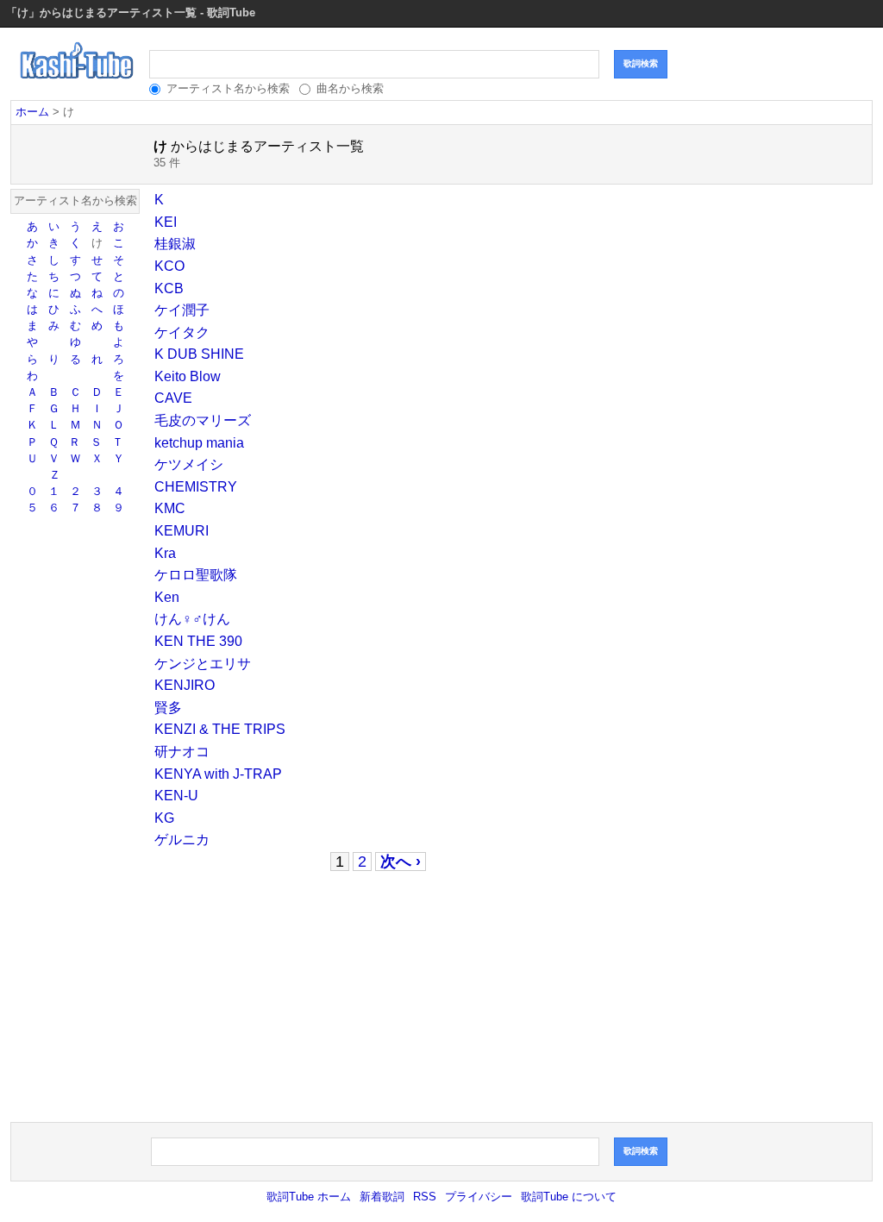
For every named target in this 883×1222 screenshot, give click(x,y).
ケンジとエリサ (202, 663)
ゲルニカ (182, 839)
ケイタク (182, 332)
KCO (169, 266)
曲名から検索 (350, 88)
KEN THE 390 (198, 641)
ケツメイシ (188, 464)
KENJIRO (184, 685)
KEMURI (181, 530)
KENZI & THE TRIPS (219, 729)
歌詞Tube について (569, 1196)
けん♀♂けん (192, 618)
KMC (169, 508)
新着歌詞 (382, 1196)
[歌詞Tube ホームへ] (77, 85)
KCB (169, 288)
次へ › (400, 861)
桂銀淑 (175, 243)
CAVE (173, 398)
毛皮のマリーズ (202, 420)
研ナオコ (182, 751)
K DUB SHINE (199, 354)
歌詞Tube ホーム (308, 1196)
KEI (165, 222)
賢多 (168, 707)
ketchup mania (199, 443)
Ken (166, 597)
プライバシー (478, 1196)
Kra (165, 553)
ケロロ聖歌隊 (195, 574)
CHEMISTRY (195, 486)
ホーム (32, 111)
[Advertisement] (279, 997)
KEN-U (176, 795)
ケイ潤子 (182, 310)
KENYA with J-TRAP (218, 774)
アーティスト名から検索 (228, 88)
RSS (424, 1196)
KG (164, 818)
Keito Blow (187, 376)
